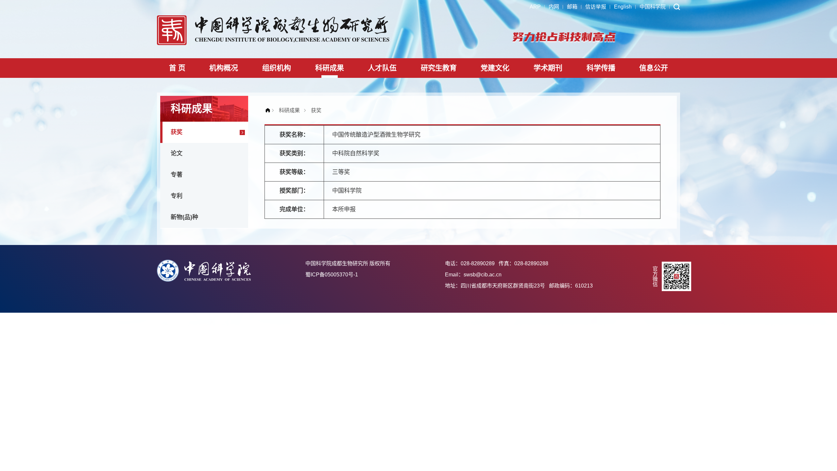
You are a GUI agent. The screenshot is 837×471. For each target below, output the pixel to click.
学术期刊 (548, 68)
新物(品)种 (184, 217)
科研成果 (329, 68)
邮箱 (572, 6)
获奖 (176, 132)
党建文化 (495, 68)
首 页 (177, 68)
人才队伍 (382, 68)
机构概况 (223, 68)
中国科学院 (653, 6)
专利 (176, 196)
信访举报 (595, 6)
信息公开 (653, 68)
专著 (176, 174)
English (623, 6)
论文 (176, 153)
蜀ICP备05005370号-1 (331, 274)
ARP (535, 6)
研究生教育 (439, 68)
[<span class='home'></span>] (269, 110)
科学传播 (601, 68)
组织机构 (276, 68)
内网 (554, 6)
